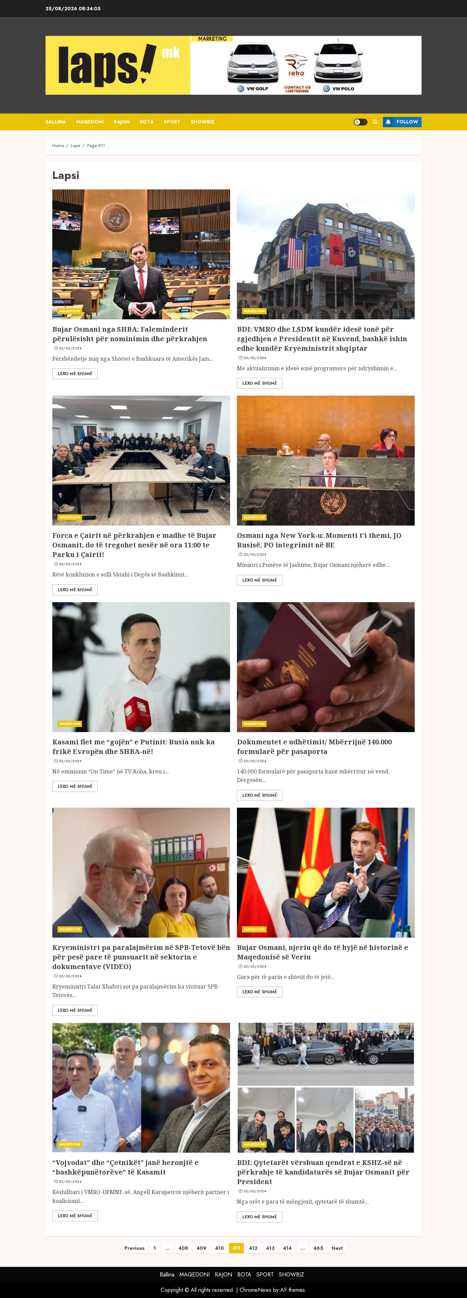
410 (219, 1248)
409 (201, 1248)
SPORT (172, 121)
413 (270, 1248)
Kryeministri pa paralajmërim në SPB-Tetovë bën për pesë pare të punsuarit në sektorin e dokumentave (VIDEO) (141, 957)
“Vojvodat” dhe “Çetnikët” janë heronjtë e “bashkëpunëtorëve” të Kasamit (125, 1167)
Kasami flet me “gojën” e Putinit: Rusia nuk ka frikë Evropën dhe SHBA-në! (133, 746)
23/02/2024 (70, 348)
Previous (134, 1248)
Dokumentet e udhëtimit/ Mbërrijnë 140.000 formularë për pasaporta (314, 746)
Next (337, 1248)
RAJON (122, 121)
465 (318, 1248)
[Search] (375, 122)
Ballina (55, 121)
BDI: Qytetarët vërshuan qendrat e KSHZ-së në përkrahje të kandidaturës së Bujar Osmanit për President (323, 1172)
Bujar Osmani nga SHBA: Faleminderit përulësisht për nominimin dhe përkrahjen (129, 333)
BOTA (147, 121)
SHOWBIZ (202, 121)
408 (183, 1248)
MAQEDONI (90, 121)
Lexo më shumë (75, 374)
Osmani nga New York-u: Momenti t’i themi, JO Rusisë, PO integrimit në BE (319, 540)
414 (287, 1248)
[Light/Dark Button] (361, 122)
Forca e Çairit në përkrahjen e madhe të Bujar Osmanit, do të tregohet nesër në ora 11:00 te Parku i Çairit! (134, 545)
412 (253, 1248)
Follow (407, 121)
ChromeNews (255, 1290)
